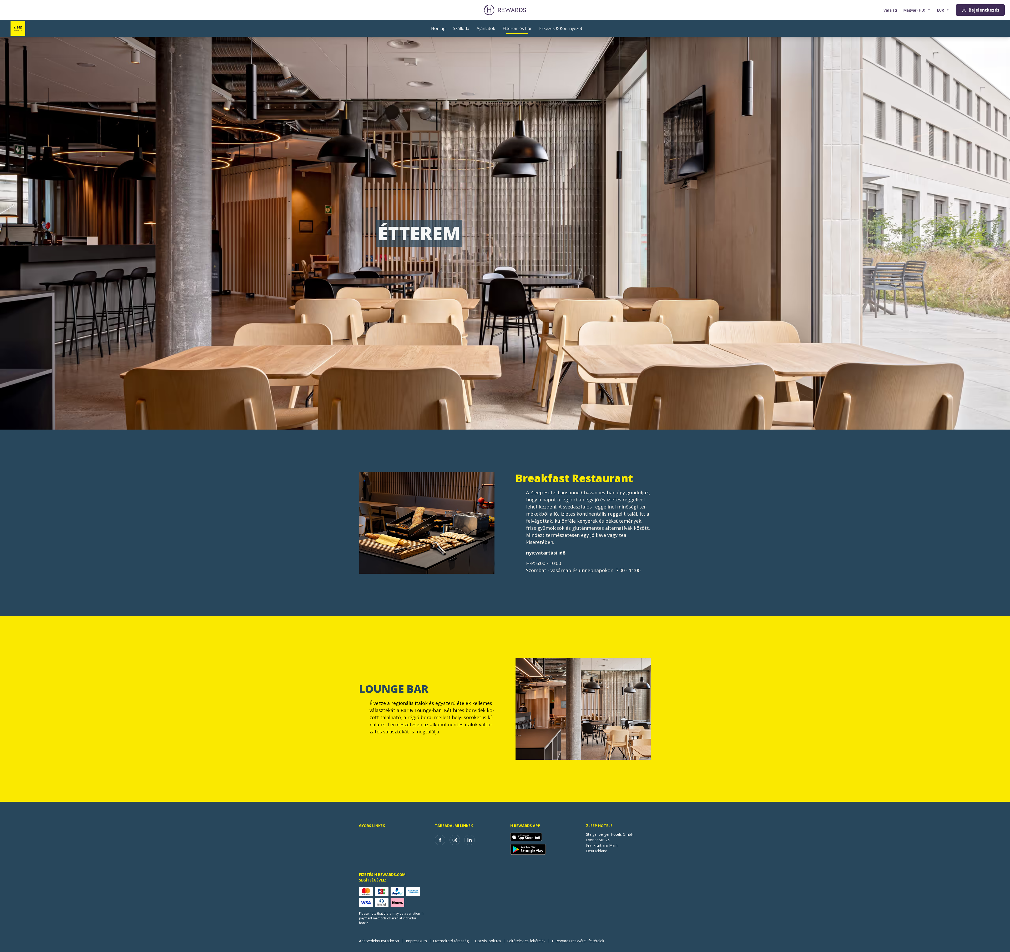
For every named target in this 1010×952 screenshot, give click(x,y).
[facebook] (440, 840)
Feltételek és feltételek (526, 940)
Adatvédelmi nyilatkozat (379, 940)
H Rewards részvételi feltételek (578, 940)
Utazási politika (488, 940)
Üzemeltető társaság (451, 940)
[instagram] (455, 840)
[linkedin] (469, 840)
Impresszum (416, 940)
